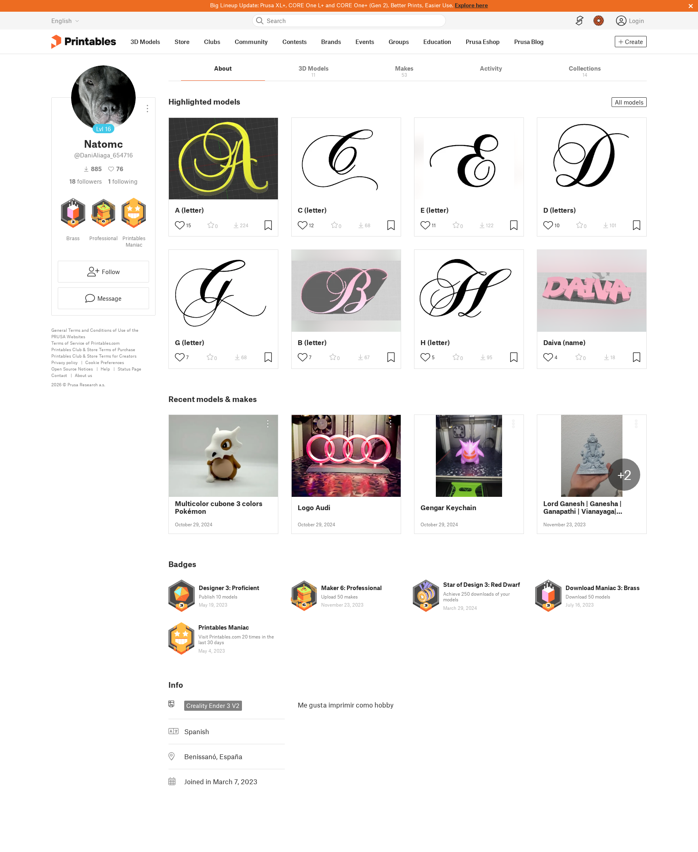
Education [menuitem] (437, 41)
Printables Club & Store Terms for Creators (94, 355)
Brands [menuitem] (331, 41)
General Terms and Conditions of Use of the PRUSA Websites (95, 333)
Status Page (129, 368)
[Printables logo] (83, 42)
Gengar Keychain (448, 507)
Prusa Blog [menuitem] (529, 41)
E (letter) (434, 210)
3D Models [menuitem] (145, 41)
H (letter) (435, 342)
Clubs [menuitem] (212, 41)
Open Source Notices (72, 368)
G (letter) (189, 342)
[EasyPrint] (580, 21)
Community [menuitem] (251, 41)
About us (83, 375)
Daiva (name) (564, 342)
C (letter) (312, 210)
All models (629, 102)
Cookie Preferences (104, 362)
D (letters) (559, 210)
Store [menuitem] (181, 41)
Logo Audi (314, 507)
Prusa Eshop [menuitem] (483, 41)
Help (105, 368)
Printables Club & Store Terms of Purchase (93, 349)
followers (85, 181)
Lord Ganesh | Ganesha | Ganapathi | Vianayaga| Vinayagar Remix (582, 507)
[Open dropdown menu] (147, 105)
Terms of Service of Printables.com (85, 342)
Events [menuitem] (364, 41)
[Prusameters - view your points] (598, 20)
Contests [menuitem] (294, 41)
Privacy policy (64, 362)
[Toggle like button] (180, 225)
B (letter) (312, 342)
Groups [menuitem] (399, 41)
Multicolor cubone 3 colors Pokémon (219, 507)
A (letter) (189, 210)
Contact (59, 375)
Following (123, 181)
